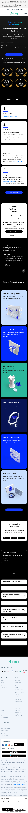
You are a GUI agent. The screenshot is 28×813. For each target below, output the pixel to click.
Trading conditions (18, 696)
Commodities (3, 714)
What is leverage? (18, 694)
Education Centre (18, 701)
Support (17, 9)
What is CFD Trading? (19, 690)
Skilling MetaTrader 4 (19, 714)
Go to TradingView (13, 231)
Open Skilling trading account (10, 116)
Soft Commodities (4, 717)
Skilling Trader (17, 708)
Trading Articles (18, 699)
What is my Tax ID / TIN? (5, 732)
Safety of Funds (4, 685)
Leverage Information (19, 689)
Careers (2, 682)
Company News (4, 687)
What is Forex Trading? (19, 692)
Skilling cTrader (18, 712)
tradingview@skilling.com (9, 181)
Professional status (18, 697)
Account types (18, 680)
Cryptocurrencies (4, 715)
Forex (2, 708)
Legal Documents (4, 735)
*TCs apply (14, 50)
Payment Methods (4, 725)
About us (2, 680)
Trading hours (17, 684)
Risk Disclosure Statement (19, 784)
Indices (2, 712)
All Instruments (18, 682)
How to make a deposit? (5, 726)
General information (5, 733)
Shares (2, 710)
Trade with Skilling (14, 55)
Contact (2, 684)
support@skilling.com (17, 161)
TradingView (17, 710)
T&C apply (12, 235)
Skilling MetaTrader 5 (19, 715)
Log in (25, 13)
